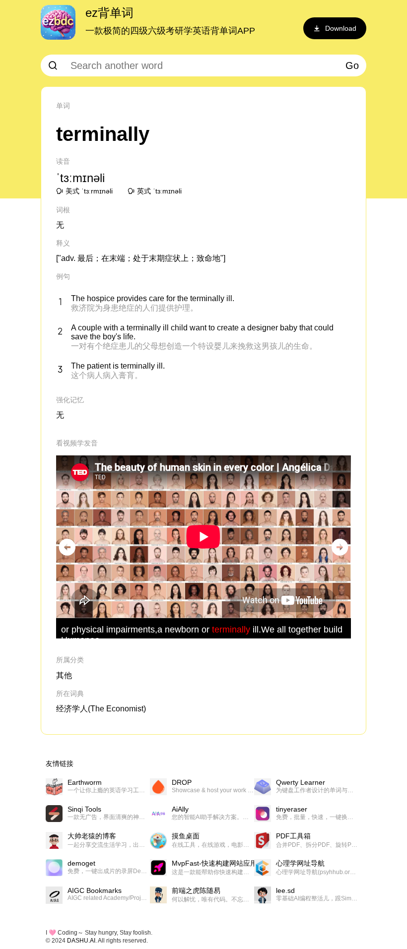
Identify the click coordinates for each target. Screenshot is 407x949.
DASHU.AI (81, 940)
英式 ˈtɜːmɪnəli (159, 191)
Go (352, 65)
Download (340, 28)
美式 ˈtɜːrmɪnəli (89, 191)
